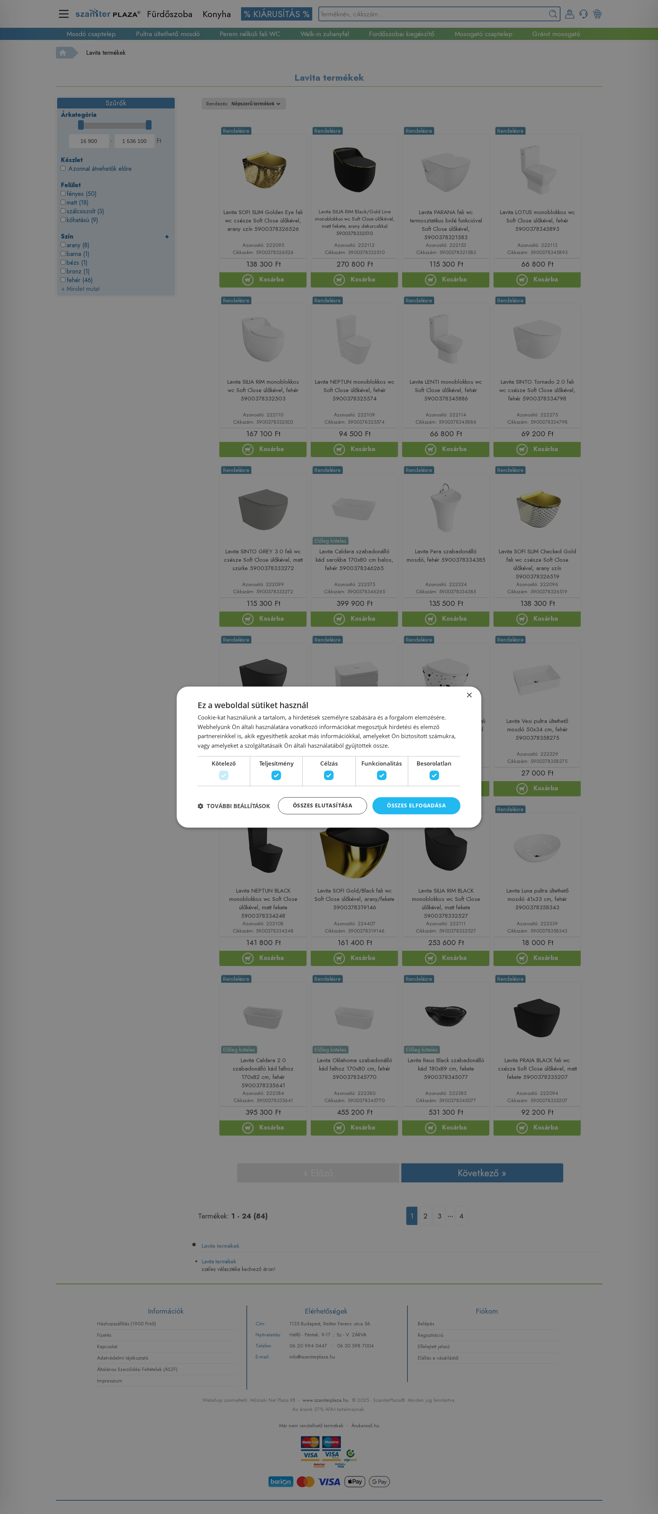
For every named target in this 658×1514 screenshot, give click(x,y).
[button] (234, 805)
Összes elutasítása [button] (322, 805)
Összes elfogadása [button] (416, 805)
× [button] (469, 695)
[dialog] (329, 757)
